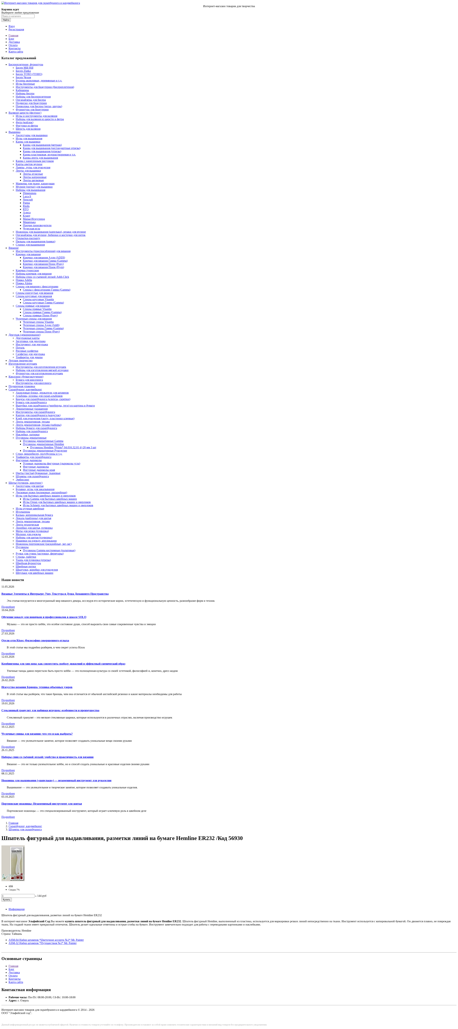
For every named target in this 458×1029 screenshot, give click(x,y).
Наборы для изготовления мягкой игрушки (42, 370)
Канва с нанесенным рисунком (35, 161)
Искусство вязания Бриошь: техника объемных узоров (36, 687)
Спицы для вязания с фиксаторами (37, 286)
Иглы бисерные (25, 83)
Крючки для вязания (28, 254)
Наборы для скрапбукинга (32, 431)
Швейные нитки (26, 566)
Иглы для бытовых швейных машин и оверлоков (46, 495)
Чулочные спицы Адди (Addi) (41, 325)
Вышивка (14, 132)
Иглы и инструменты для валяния (36, 115)
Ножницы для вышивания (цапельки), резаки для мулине (51, 231)
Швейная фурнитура (28, 563)
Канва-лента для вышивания (40, 157)
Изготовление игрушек (23, 363)
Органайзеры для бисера (31, 99)
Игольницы (23, 511)
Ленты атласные (33, 173)
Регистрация (16, 29)
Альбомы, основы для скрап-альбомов (39, 395)
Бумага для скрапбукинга (31, 402)
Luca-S (27, 196)
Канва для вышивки (28, 141)
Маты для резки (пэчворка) (32, 531)
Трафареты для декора (29, 357)
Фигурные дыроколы (29, 460)
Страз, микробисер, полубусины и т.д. (39, 453)
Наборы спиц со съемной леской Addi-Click (42, 276)
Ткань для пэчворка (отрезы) (33, 560)
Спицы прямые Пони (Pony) (40, 315)
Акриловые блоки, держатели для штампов (42, 392)
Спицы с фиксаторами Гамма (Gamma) (46, 289)
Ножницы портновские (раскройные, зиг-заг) (44, 543)
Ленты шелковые (33, 180)
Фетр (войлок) (24, 122)
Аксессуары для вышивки (32, 135)
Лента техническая (27, 524)
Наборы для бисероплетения (33, 96)
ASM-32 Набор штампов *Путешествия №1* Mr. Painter (43, 943)
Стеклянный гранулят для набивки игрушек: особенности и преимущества (50, 710)
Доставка (14, 41)
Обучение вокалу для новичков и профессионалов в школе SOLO (43, 617)
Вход (12, 26)
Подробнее (8, 606)
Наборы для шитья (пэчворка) (34, 537)
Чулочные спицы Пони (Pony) (41, 331)
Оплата (13, 45)
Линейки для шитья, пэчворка (34, 527)
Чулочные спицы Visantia (38, 321)
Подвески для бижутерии (31, 103)
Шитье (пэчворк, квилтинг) (25, 482)
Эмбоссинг (22, 479)
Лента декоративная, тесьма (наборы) (38, 424)
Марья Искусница (34, 218)
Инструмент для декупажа (32, 344)
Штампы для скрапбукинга (32, 476)
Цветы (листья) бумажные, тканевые (38, 473)
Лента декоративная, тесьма (33, 421)
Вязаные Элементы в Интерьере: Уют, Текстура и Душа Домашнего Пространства (55, 593)
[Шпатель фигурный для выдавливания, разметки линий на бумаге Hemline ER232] (13, 880)
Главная (13, 35)
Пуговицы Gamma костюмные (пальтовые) (49, 550)
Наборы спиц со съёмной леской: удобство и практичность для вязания (47, 757)
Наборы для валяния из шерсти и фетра (40, 119)
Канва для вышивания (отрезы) (42, 151)
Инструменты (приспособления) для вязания (43, 251)
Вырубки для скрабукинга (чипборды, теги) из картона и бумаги (55, 405)
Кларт (26, 215)
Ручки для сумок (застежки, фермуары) (40, 553)
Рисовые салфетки (27, 350)
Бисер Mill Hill (24, 67)
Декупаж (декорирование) (24, 334)
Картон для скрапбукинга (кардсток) (38, 415)
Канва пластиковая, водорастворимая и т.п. (49, 154)
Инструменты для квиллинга (33, 383)
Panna (26, 202)
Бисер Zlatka (23, 70)
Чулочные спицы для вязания (34, 318)
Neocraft (28, 199)
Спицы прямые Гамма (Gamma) (42, 312)
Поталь (20, 347)
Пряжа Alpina (24, 283)
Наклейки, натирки (28, 434)
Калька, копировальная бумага (34, 514)
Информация (17, 909)
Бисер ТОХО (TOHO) (29, 74)
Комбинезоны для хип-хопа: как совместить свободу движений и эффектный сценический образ (63, 663)
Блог (11, 38)
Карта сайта (16, 51)
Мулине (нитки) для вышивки (34, 186)
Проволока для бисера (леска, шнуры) (39, 106)
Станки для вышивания (30, 244)
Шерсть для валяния (28, 128)
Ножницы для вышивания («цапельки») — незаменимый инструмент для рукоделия (56, 780)
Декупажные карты (28, 337)
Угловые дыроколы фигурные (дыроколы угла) (51, 463)
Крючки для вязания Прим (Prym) (43, 267)
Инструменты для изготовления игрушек (41, 366)
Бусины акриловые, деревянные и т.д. (39, 80)
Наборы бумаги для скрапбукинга (36, 428)
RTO (26, 209)
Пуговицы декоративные (31, 437)
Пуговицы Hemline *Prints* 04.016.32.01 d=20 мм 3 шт (63, 447)
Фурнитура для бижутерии (32, 109)
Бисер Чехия (23, 77)
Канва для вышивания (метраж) (42, 144)
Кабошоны (22, 90)
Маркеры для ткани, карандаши (35, 183)
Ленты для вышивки (28, 170)
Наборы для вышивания (30, 189)
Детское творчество (21, 360)
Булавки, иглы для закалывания (35, 489)
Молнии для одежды (28, 534)
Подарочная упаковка (22, 386)
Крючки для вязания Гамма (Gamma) (45, 260)
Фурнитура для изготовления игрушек (39, 373)
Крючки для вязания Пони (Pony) (43, 263)
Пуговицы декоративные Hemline (43, 444)
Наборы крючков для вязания (34, 273)
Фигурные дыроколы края (39, 469)
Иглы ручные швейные (30, 508)
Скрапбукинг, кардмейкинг (25, 389)
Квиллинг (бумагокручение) (26, 376)
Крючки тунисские (27, 270)
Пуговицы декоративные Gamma (43, 440)
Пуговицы (22, 547)
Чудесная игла (31, 228)
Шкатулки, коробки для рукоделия (37, 569)
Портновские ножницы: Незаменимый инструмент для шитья (41, 803)
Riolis (26, 206)
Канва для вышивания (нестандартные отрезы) (51, 148)
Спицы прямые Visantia (37, 309)
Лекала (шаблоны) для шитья (33, 518)
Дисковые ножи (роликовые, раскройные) (41, 492)
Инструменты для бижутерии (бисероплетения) (45, 86)
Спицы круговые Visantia (38, 299)
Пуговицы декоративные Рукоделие (45, 450)
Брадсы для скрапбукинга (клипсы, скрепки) (43, 399)
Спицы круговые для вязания (34, 296)
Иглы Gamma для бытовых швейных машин (50, 498)
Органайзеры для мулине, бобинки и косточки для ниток (51, 235)
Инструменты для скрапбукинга (35, 411)
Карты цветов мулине (29, 164)
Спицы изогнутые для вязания (34, 292)
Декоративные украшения (32, 408)
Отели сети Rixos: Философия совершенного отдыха (35, 640)
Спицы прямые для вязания (33, 305)
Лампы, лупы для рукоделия (33, 167)
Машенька (29, 222)
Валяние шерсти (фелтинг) (25, 112)
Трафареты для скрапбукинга (33, 457)
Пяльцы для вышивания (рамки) (35, 241)
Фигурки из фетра (27, 125)
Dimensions (29, 193)
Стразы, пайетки (26, 556)
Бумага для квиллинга (29, 379)
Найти (6, 20)
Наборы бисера (25, 93)
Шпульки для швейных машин (34, 572)
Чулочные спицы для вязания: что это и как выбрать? (37, 733)
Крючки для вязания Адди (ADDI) (44, 257)
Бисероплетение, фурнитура (26, 64)
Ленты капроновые (35, 177)
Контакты (15, 48)
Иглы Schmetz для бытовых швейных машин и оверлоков (58, 505)
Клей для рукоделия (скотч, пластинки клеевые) (45, 418)
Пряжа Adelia (24, 280)
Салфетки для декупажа (30, 354)
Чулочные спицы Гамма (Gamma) (43, 328)
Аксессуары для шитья (29, 486)
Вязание (14, 247)
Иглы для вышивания (29, 138)
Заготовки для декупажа (30, 341)
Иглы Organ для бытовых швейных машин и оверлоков (57, 502)
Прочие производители (37, 225)
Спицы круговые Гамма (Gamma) (43, 302)
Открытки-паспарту (28, 238)
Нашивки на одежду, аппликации (36, 540)
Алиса (27, 212)
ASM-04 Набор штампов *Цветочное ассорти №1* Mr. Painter (46, 939)
